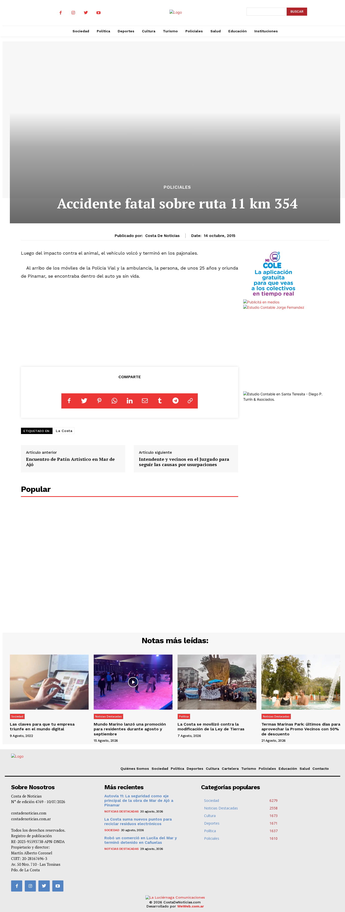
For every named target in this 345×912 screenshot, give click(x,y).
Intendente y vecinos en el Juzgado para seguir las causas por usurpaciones (184, 462)
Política (184, 716)
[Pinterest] (99, 401)
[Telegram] (175, 401)
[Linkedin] (129, 401)
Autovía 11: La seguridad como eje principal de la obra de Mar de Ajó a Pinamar (138, 800)
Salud (305, 768)
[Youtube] (98, 13)
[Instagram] (73, 13)
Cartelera (230, 768)
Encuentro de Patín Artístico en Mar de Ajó (70, 462)
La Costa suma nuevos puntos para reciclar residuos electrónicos (138, 821)
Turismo (248, 768)
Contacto (320, 768)
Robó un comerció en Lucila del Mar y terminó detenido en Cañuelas (140, 840)
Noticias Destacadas (108, 716)
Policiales (177, 187)
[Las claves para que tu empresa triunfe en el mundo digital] (49, 682)
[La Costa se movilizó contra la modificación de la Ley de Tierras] (217, 682)
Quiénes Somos (134, 768)
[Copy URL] (190, 401)
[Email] (144, 401)
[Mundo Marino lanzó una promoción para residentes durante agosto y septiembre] (133, 682)
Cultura (212, 768)
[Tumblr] (159, 401)
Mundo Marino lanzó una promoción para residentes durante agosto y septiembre (130, 729)
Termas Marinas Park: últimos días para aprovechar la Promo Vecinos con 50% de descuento (300, 729)
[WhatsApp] (114, 401)
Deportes (195, 768)
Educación (288, 768)
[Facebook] (61, 13)
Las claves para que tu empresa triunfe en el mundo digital (42, 726)
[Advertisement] (129, 322)
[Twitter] (86, 13)
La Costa (64, 431)
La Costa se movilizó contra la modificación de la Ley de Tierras (211, 726)
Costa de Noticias (162, 235)
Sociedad (17, 716)
